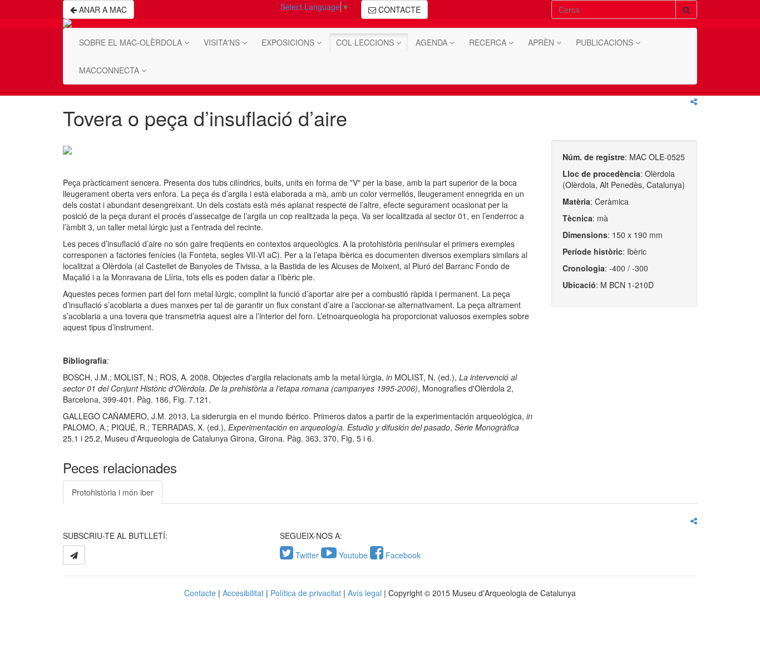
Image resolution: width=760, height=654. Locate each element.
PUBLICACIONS (605, 42)
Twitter (307, 555)
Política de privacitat (305, 592)
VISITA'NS (223, 42)
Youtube (353, 555)
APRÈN (542, 42)
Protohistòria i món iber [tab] (113, 492)
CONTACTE (398, 9)
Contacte (200, 592)
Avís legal (365, 592)
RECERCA (489, 42)
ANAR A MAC (102, 9)
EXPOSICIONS (289, 42)
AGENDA (433, 42)
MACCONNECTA (110, 70)
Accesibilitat (243, 592)
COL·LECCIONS (366, 42)
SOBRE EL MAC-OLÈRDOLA (131, 42)
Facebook (402, 555)
